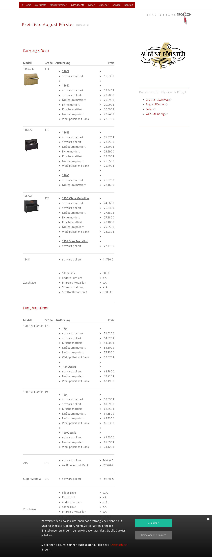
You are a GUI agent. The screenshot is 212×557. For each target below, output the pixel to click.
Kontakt (128, 4)
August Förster (155, 104)
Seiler (149, 109)
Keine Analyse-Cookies (153, 534)
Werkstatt (40, 4)
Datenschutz (119, 545)
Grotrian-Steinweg (157, 99)
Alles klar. (153, 522)
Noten (91, 4)
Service (116, 4)
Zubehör (103, 4)
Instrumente (77, 4)
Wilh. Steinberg (155, 114)
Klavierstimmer (58, 4)
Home (27, 4)
